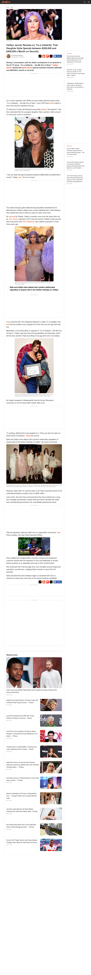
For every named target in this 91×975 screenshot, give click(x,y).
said (19, 177)
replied (43, 109)
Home (7, 7)
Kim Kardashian (29, 221)
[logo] (5, 2)
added (28, 435)
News (12, 7)
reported (12, 216)
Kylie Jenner (27, 67)
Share (58, 56)
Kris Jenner (13, 219)
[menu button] (89, 2)
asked (51, 103)
